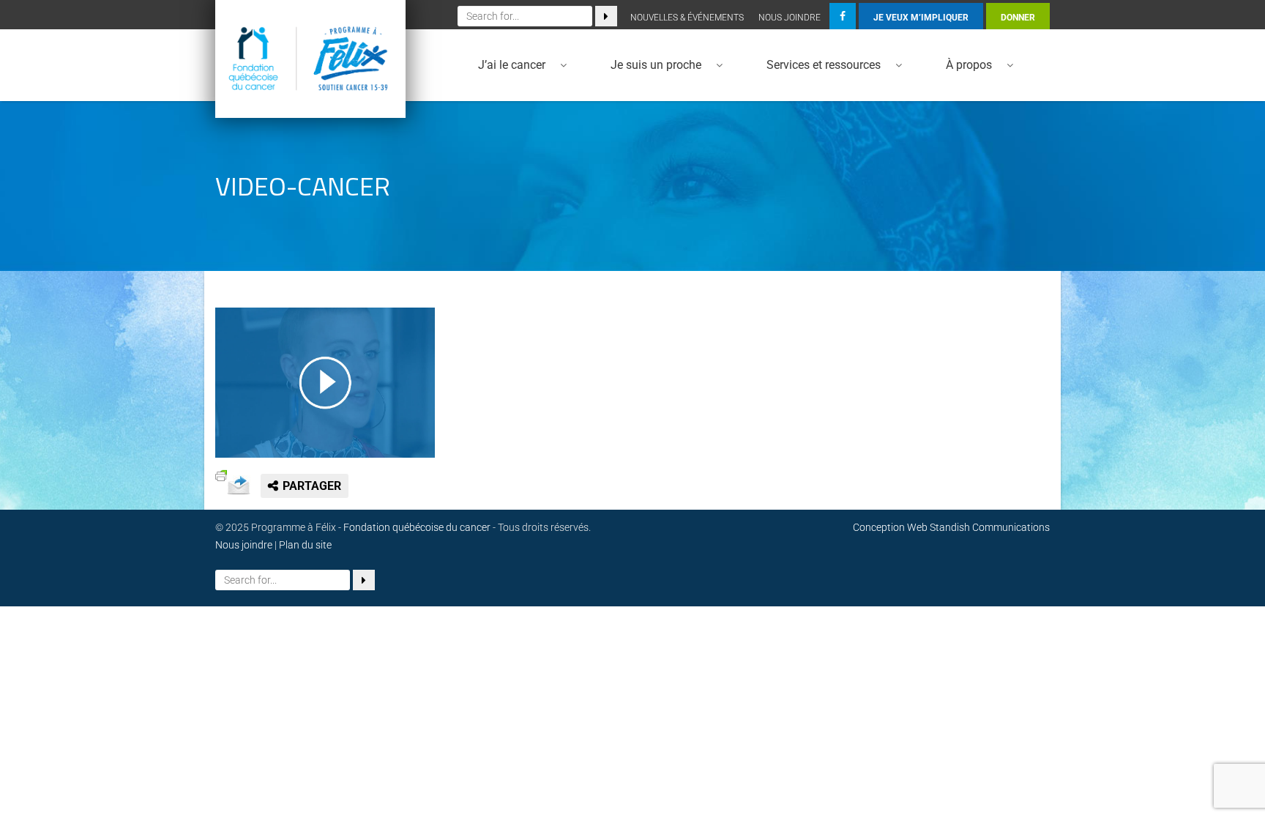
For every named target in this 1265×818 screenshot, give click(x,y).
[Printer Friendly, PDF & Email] (221, 474)
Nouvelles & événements (687, 17)
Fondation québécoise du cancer (416, 527)
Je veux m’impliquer (921, 17)
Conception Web (890, 527)
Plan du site (305, 545)
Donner (1018, 17)
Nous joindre (789, 17)
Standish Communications (990, 527)
